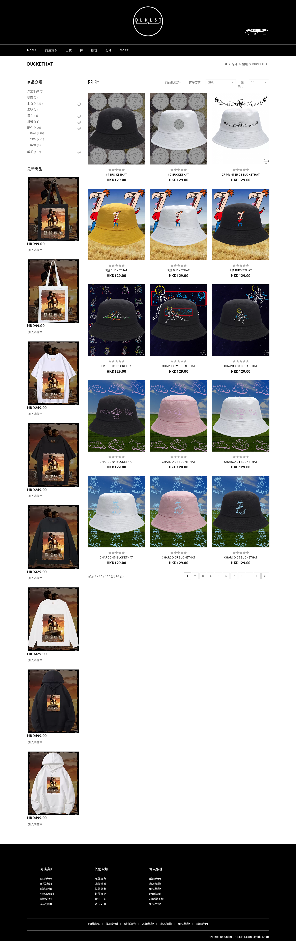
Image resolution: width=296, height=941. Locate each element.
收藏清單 (155, 894)
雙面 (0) (32, 97)
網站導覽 (155, 889)
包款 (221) (37, 139)
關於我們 (46, 878)
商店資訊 (51, 50)
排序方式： (196, 82)
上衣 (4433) (35, 103)
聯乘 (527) (34, 151)
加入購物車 (35, 250)
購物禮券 (101, 883)
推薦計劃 (101, 889)
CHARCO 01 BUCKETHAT (116, 366)
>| (265, 576)
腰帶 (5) (35, 145)
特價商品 (101, 894)
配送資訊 (46, 883)
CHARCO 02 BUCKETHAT (178, 366)
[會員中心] (256, 33)
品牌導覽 (101, 878)
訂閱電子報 (156, 899)
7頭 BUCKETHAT (116, 270)
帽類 (245, 64)
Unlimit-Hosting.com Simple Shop (246, 936)
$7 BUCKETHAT (116, 174)
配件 (109, 50)
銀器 (94, 50)
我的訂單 (101, 904)
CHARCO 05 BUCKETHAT (116, 557)
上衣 (69, 50)
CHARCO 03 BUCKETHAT (241, 366)
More (124, 50)
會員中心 (101, 899)
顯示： (241, 84)
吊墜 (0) (32, 109)
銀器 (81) (33, 121)
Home (31, 50)
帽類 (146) (37, 133)
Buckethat (260, 64)
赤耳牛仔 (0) (35, 91)
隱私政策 (46, 889)
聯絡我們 (46, 899)
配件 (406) (34, 127)
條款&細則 (47, 894)
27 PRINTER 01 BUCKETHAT (241, 174)
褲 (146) (32, 115)
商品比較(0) (173, 82)
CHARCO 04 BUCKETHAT (116, 461)
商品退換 (46, 904)
